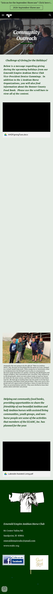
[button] (3, 15)
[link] (27, 120)
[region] (26, 6)
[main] (27, 36)
